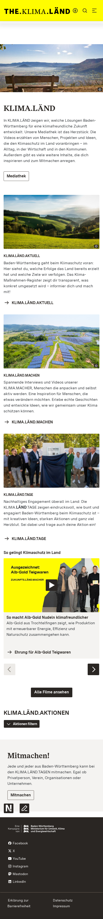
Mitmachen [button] (21, 795)
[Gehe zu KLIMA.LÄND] (37, 10)
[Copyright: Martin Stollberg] (96, 485)
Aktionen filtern (25, 724)
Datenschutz (63, 900)
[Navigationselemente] (51, 667)
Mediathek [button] (16, 176)
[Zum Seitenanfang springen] (95, 817)
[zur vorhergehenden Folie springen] (9, 669)
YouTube (19, 858)
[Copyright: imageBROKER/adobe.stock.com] (96, 246)
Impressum (61, 906)
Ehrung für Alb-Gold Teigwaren (43, 652)
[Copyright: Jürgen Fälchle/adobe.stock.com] (100, 89)
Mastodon (20, 874)
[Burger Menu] (94, 10)
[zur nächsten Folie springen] (93, 669)
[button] (85, 10)
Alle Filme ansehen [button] (51, 692)
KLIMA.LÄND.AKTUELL (32, 302)
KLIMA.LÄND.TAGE (29, 538)
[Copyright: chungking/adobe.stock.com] (96, 365)
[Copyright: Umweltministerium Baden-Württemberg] (96, 609)
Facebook (20, 843)
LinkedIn (19, 881)
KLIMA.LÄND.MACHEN (32, 422)
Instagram (20, 866)
